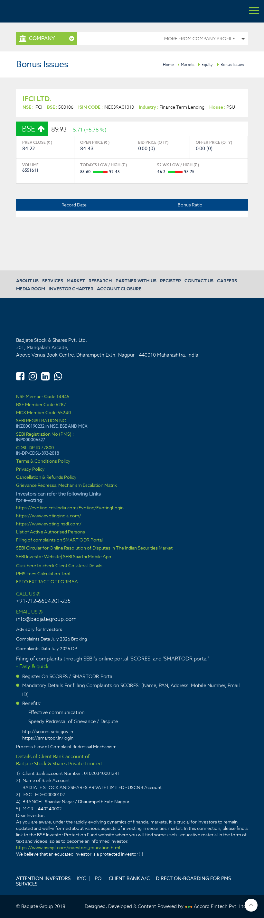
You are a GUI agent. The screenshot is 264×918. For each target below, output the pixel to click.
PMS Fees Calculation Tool (43, 574)
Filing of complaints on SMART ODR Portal (59, 540)
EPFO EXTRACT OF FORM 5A (47, 582)
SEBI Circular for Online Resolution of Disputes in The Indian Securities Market (94, 548)
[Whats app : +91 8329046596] (58, 375)
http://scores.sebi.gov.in (47, 731)
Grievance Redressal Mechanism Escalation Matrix (66, 485)
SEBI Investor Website (38, 556)
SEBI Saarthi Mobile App (87, 556)
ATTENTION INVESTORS (43, 878)
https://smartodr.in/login (47, 738)
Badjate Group (35, 11)
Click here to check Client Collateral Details (59, 565)
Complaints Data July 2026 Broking (51, 639)
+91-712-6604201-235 (43, 600)
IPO (97, 878)
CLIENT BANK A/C (129, 878)
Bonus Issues (232, 64)
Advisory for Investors (39, 629)
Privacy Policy (30, 469)
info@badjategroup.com (46, 619)
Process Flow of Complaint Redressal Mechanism (66, 747)
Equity (207, 64)
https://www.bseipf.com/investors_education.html (68, 847)
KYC (81, 878)
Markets (187, 64)
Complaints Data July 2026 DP (46, 648)
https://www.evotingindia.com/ (48, 516)
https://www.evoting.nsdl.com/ (48, 524)
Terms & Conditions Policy (43, 461)
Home (168, 64)
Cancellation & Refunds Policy (46, 477)
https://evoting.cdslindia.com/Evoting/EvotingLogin (70, 508)
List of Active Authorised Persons (50, 532)
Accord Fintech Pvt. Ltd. (221, 906)
